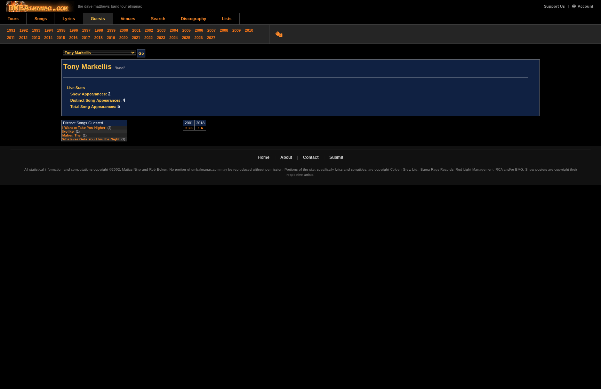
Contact (311, 157)
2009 (236, 30)
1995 (61, 30)
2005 (186, 30)
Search (158, 18)
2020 (123, 38)
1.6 (200, 128)
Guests (98, 18)
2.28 (189, 128)
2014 (48, 38)
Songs (40, 18)
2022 (148, 38)
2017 (86, 38)
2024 (173, 38)
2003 (161, 30)
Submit (336, 157)
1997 (86, 30)
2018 (98, 38)
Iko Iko (68, 131)
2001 (136, 30)
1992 (23, 30)
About (286, 157)
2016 (73, 38)
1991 (11, 30)
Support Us (554, 6)
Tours (13, 18)
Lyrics (69, 18)
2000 (124, 30)
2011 (11, 38)
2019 (111, 38)
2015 (61, 38)
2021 (136, 38)
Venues (128, 18)
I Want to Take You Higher (83, 128)
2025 (186, 38)
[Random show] (280, 34)
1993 (36, 30)
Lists (227, 18)
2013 (36, 38)
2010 (249, 30)
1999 (111, 30)
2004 (174, 30)
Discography (193, 18)
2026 (198, 38)
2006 (199, 30)
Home (264, 157)
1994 (49, 30)
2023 (161, 38)
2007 (211, 30)
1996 (74, 30)
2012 (23, 38)
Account (585, 6)
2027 (211, 38)
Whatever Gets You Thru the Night (90, 139)
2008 (224, 30)
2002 (149, 30)
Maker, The (71, 135)
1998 (99, 30)
